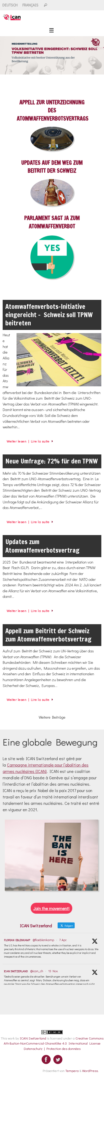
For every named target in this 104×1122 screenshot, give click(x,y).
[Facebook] (46, 1059)
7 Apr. (63, 940)
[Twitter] (57, 1059)
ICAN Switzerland (16, 971)
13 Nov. (53, 971)
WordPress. (90, 1070)
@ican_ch (36, 971)
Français (30, 5)
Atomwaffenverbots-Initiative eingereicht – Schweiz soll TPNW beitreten (49, 315)
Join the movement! (51, 908)
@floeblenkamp (43, 940)
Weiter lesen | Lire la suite (28, 441)
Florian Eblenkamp (17, 940)
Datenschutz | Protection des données (52, 1048)
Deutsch (10, 5)
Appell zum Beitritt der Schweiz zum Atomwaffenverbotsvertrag (48, 635)
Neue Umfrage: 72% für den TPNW (51, 461)
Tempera (72, 1070)
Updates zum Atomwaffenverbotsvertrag (42, 545)
